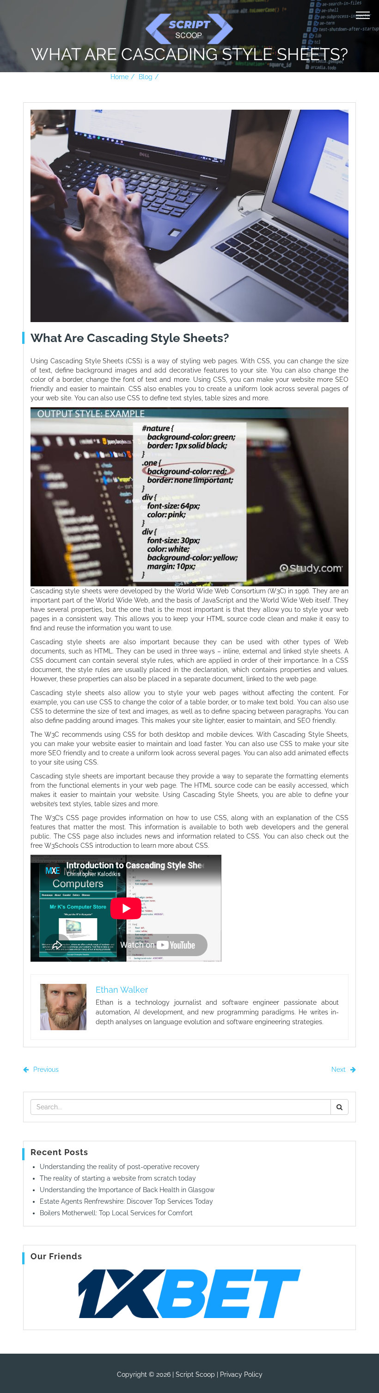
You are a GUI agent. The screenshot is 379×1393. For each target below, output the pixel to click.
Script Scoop (195, 1374)
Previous (45, 1069)
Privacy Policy (241, 1374)
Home (119, 77)
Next (339, 1069)
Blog (146, 77)
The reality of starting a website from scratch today (118, 1178)
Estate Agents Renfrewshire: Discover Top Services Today (126, 1201)
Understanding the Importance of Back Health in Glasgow (127, 1190)
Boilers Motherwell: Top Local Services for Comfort (116, 1213)
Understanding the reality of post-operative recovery (120, 1166)
